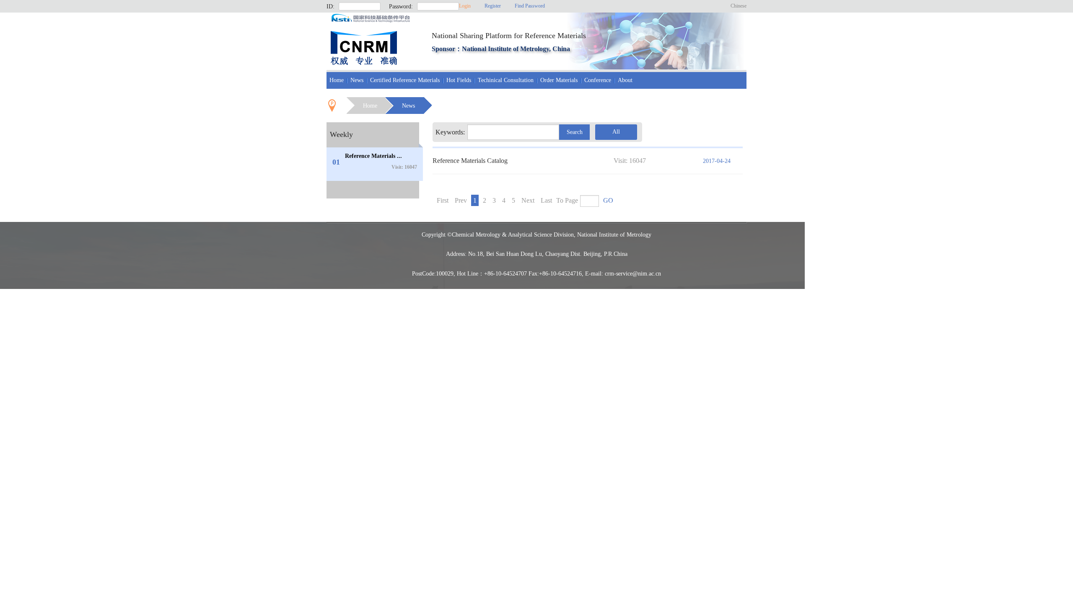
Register (493, 6)
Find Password (530, 6)
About (625, 80)
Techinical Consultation (506, 80)
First (442, 200)
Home (336, 80)
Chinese (738, 6)
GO (608, 200)
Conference (597, 80)
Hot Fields (458, 80)
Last (546, 200)
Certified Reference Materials (405, 80)
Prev (461, 200)
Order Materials (559, 80)
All (616, 132)
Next (527, 200)
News (356, 80)
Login (465, 6)
